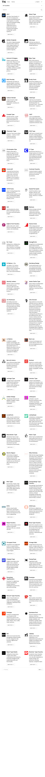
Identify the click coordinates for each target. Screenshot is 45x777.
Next (40, 669)
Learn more (10, 34)
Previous (6, 669)
